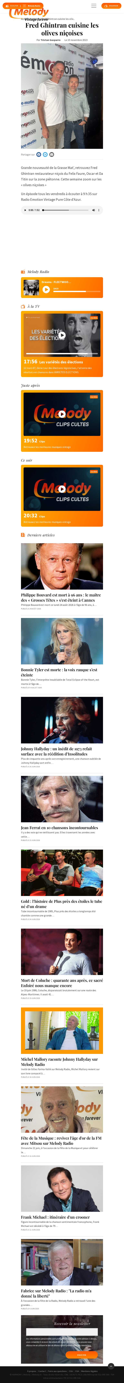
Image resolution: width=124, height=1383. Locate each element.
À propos (31, 1371)
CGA (77, 1371)
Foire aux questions (57, 1371)
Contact (42, 1371)
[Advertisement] (62, 237)
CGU (71, 1371)
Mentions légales (89, 1371)
